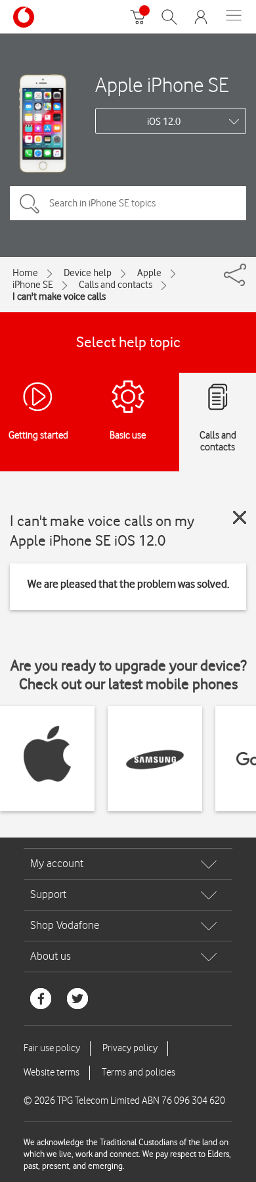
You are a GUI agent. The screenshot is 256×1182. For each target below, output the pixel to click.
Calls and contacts (115, 285)
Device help (88, 273)
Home (25, 273)
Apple (149, 273)
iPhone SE (32, 285)
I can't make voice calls (59, 296)
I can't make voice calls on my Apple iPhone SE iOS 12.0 (102, 530)
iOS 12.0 (164, 122)
